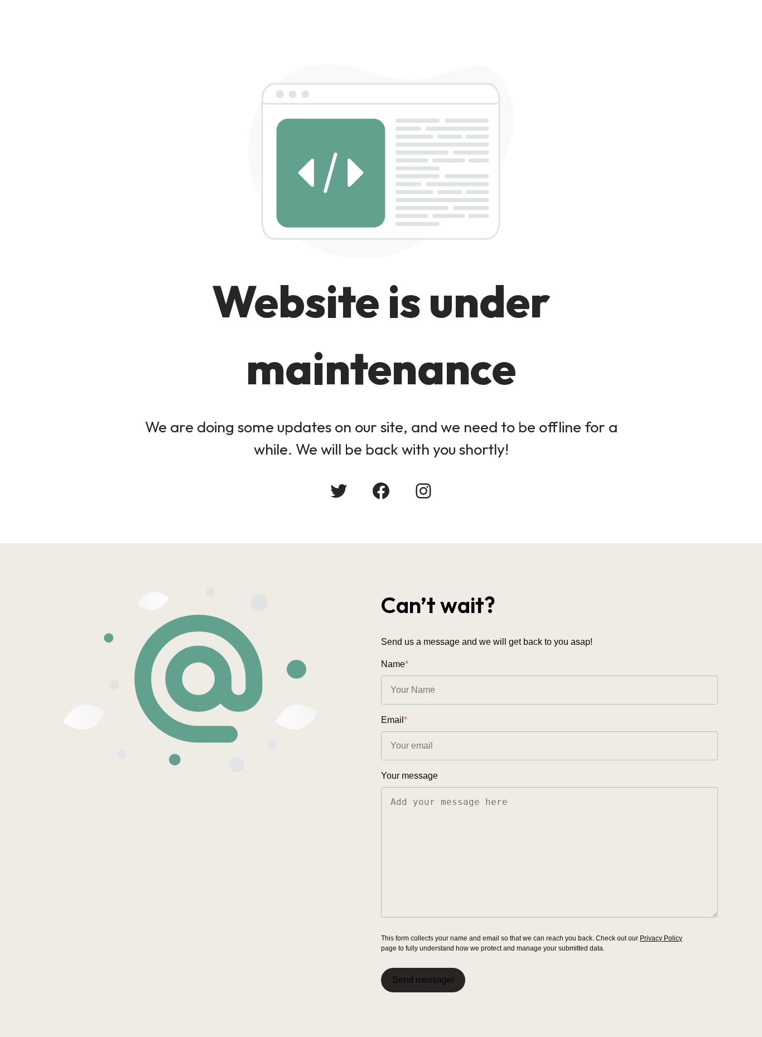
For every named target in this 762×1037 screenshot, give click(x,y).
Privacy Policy (661, 938)
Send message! (423, 980)
